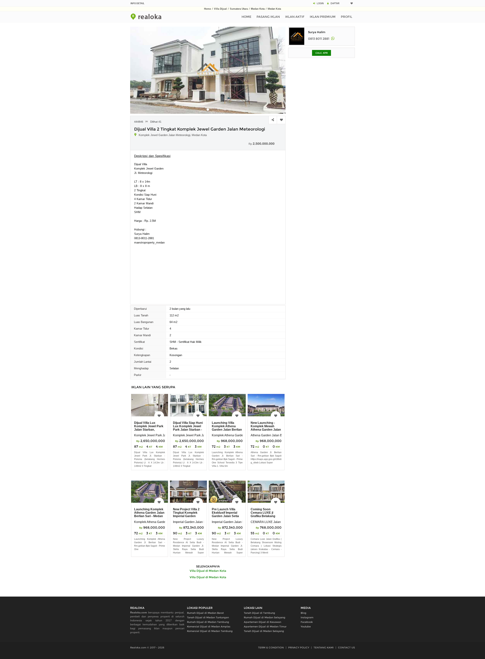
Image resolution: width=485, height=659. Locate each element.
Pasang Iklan (268, 17)
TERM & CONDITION (271, 647)
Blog (303, 612)
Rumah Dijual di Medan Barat (205, 612)
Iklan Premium (323, 17)
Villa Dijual (220, 8)
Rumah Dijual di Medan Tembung (208, 621)
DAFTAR (335, 3)
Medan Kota (258, 8)
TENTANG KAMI (324, 647)
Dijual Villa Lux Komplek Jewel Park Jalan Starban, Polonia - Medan (148, 428)
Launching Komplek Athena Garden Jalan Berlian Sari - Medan (149, 513)
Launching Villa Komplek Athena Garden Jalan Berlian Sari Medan (227, 428)
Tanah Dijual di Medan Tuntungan (208, 617)
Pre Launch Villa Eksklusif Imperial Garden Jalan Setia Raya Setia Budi (225, 514)
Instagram (307, 617)
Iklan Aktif (294, 17)
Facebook (307, 621)
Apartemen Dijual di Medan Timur (265, 626)
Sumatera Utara (239, 8)
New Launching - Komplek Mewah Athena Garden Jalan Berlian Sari (266, 428)
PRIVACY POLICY (298, 647)
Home (207, 8)
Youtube (306, 626)
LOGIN (320, 3)
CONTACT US (346, 647)
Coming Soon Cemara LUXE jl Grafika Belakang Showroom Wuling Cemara (264, 516)
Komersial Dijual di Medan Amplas (208, 626)
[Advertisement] (208, 273)
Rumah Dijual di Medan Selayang (264, 617)
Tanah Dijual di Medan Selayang (264, 631)
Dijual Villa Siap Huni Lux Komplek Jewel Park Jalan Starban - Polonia (188, 428)
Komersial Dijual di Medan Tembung (210, 631)
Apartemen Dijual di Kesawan (262, 621)
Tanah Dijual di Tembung (259, 612)
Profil (346, 17)
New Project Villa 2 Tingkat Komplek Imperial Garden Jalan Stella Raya (186, 514)
